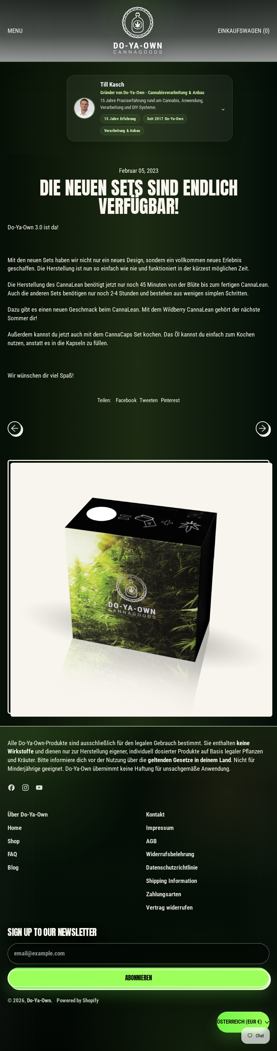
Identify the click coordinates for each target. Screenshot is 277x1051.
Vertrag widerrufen (169, 907)
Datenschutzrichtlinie (172, 867)
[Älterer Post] (14, 428)
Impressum (160, 827)
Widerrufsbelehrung (170, 854)
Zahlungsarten (163, 894)
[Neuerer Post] (262, 428)
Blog (13, 867)
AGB (151, 841)
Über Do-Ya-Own (28, 814)
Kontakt (155, 814)
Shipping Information (171, 880)
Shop (13, 841)
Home (15, 827)
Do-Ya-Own (39, 1000)
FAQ (12, 854)
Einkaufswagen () (243, 32)
